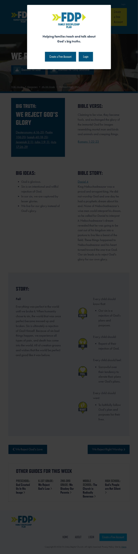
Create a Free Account (60, 56)
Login (85, 56)
